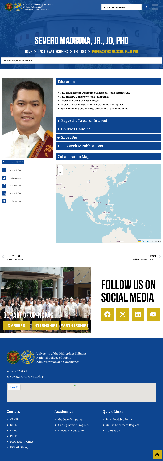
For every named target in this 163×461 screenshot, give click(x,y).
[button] (155, 7)
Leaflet (145, 241)
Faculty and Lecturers (53, 52)
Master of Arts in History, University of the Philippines (91, 104)
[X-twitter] (122, 314)
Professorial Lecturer (12, 162)
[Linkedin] (138, 314)
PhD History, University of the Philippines (84, 96)
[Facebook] (107, 314)
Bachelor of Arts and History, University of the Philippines (94, 108)
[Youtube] (153, 314)
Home (28, 52)
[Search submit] (146, 7)
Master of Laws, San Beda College (79, 100)
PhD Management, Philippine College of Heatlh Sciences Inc (95, 92)
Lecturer (80, 52)
